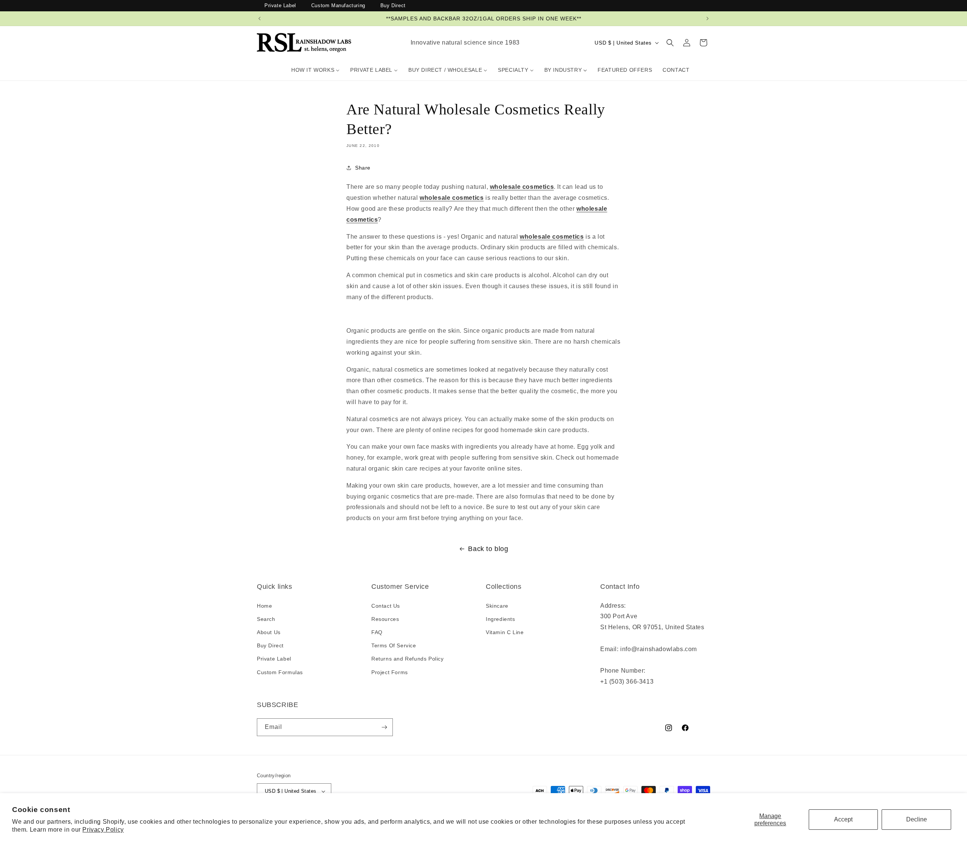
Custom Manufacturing (338, 5)
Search (266, 619)
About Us (269, 632)
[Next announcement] (707, 18)
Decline (916, 819)
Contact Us (385, 606)
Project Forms (389, 672)
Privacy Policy (103, 829)
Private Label (280, 5)
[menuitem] (315, 70)
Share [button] (363, 168)
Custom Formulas (280, 672)
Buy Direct (393, 5)
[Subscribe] (384, 727)
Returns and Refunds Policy (407, 659)
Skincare (497, 606)
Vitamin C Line (505, 632)
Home (264, 606)
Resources (385, 619)
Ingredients (500, 619)
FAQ (377, 632)
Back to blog (488, 549)
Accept (843, 819)
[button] (670, 42)
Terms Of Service (393, 645)
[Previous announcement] (259, 18)
